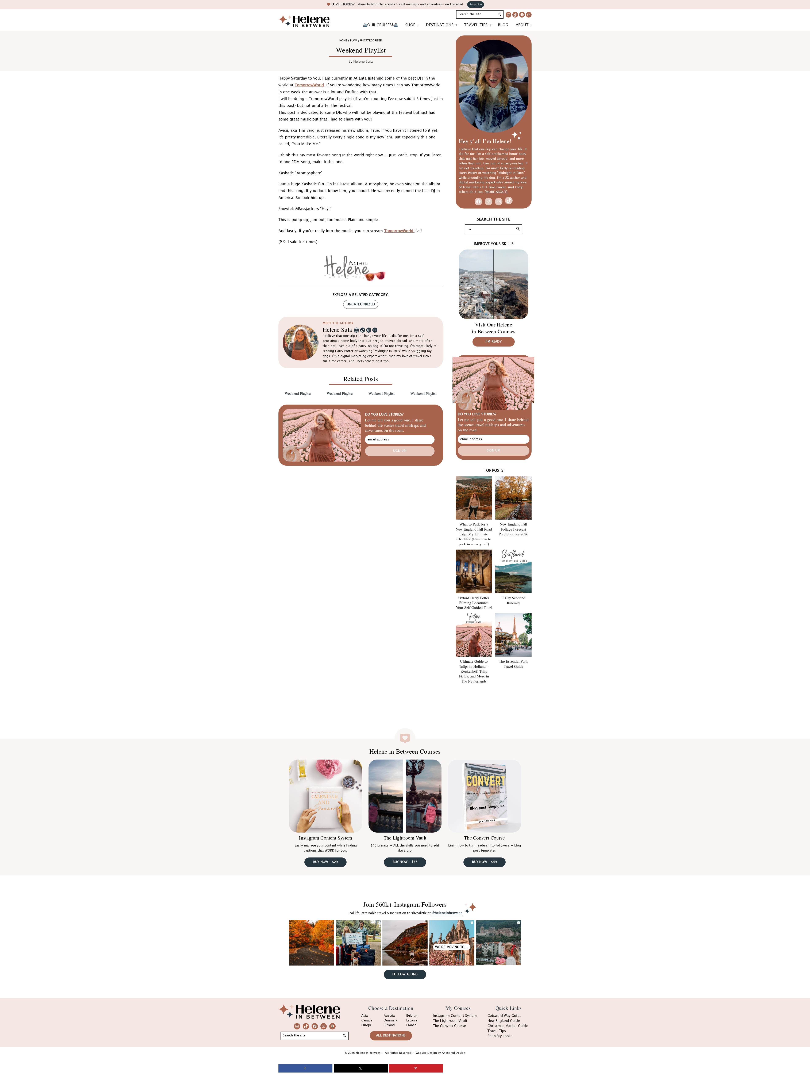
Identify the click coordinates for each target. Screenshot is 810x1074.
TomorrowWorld (309, 85)
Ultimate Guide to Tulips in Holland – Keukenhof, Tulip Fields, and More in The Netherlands (474, 671)
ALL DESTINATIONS (390, 1035)
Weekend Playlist (298, 393)
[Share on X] (361, 1068)
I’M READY (494, 341)
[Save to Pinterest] (416, 1068)
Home (343, 40)
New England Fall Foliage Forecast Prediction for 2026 (513, 528)
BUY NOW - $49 (484, 862)
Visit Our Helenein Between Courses (493, 328)
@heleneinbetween (447, 913)
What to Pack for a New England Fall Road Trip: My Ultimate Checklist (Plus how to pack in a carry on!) (474, 533)
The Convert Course (484, 838)
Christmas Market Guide (507, 1026)
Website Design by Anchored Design (440, 1053)
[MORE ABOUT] (496, 192)
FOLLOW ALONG (405, 974)
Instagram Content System (325, 838)
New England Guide (503, 1021)
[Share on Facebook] (305, 1068)
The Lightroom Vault (405, 838)
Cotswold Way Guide (504, 1015)
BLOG (353, 40)
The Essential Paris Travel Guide (513, 664)
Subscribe (476, 4)
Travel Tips (496, 1031)
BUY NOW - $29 (325, 862)
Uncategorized (361, 304)
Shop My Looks (499, 1036)
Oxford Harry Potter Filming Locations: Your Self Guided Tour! (474, 602)
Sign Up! (399, 451)
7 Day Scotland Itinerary (513, 600)
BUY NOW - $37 (405, 862)
